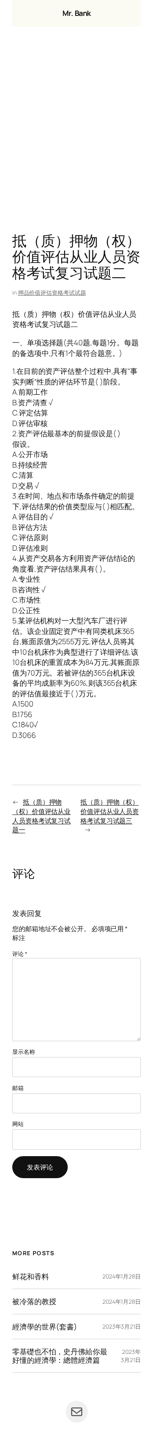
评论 (19, 954)
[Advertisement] (76, 131)
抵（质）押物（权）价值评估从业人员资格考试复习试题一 (41, 815)
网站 (18, 1124)
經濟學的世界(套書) (44, 1326)
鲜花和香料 (30, 1276)
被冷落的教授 (34, 1301)
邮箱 (18, 1088)
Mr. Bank (76, 13)
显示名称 (23, 1051)
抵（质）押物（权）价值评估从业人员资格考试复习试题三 (109, 811)
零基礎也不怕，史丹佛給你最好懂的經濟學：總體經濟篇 (59, 1355)
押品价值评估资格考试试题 (52, 292)
